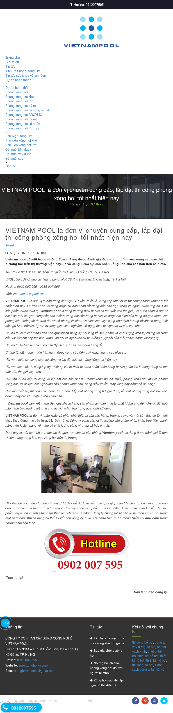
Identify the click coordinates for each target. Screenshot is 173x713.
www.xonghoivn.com (33, 665)
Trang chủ (12, 57)
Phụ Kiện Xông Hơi (18, 135)
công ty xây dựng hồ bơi (148, 644)
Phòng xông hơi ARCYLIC (23, 114)
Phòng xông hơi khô (19, 96)
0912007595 (95, 4)
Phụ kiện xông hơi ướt (20, 145)
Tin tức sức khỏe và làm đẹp (25, 75)
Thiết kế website (75, 700)
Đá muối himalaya (18, 149)
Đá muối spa (14, 158)
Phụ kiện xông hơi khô (21, 140)
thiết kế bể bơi (148, 655)
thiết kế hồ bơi (156, 660)
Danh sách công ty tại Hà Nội (148, 667)
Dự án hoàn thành (18, 80)
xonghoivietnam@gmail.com (35, 670)
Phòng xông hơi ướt (19, 101)
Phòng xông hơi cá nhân (22, 123)
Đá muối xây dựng (18, 154)
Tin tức (10, 66)
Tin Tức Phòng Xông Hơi (22, 71)
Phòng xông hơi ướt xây (22, 128)
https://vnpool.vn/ (31, 293)
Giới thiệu (12, 62)
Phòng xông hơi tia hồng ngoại (27, 110)
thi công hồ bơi (142, 664)
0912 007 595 (27, 660)
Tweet (9, 245)
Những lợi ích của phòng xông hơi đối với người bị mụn (106, 668)
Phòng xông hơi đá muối (22, 105)
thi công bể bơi (142, 642)
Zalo (6, 623)
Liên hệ (10, 166)
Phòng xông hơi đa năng (22, 119)
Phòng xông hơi (16, 92)
